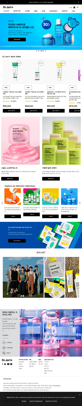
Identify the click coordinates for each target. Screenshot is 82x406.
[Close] (80, 394)
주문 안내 (46, 366)
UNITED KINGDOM (35, 401)
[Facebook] (3, 364)
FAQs (45, 373)
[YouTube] (8, 364)
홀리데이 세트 (17, 11)
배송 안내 (46, 368)
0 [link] (74, 7)
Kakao (20, 364)
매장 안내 (31, 366)
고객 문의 (46, 362)
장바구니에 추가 (11, 110)
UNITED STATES (51, 401)
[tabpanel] (41, 31)
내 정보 (46, 364)
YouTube (21, 366)
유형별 (35, 11)
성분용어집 (64, 11)
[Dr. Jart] (8, 7)
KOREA (24, 401)
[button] (78, 2)
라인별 (43, 11)
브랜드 (73, 11)
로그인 (71, 7)
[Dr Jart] (7, 360)
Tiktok (20, 368)
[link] (13, 71)
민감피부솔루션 (53, 11)
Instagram (21, 362)
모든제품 (27, 11)
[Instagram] (5, 364)
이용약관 (40, 362)
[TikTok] (10, 364)
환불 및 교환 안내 (48, 371)
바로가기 (51, 2)
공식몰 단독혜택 (33, 362)
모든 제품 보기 (32, 364)
